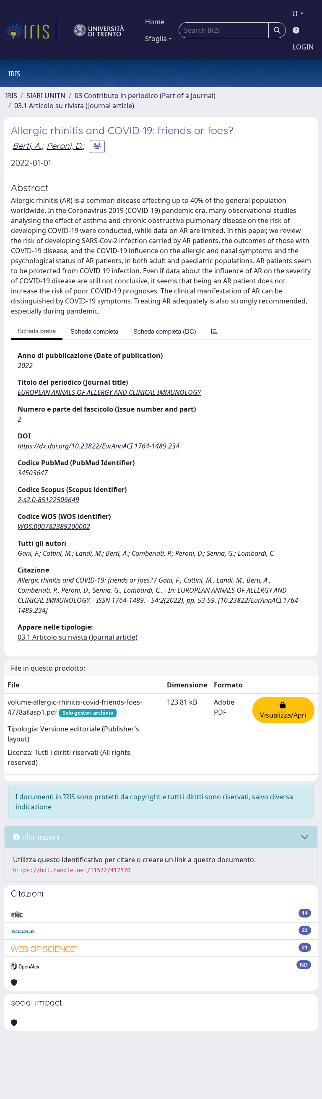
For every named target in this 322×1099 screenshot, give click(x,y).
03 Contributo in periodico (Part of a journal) (145, 95)
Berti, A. (27, 145)
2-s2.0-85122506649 (48, 499)
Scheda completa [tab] (94, 331)
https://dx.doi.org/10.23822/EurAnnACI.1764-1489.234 (98, 446)
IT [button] (296, 13)
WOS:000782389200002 (54, 526)
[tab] (214, 331)
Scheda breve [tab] (37, 330)
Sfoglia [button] (156, 38)
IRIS (11, 95)
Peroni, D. (65, 145)
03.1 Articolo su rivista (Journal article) (74, 105)
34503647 (33, 472)
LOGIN (303, 47)
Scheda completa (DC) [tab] (164, 331)
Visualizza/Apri (283, 710)
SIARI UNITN (45, 95)
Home (154, 21)
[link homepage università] (99, 30)
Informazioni (39, 837)
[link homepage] (30, 30)
